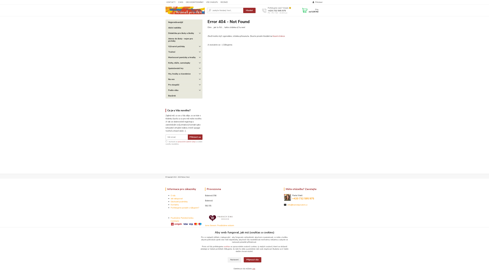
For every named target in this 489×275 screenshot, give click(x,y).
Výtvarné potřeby (176, 46)
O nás (173, 195)
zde (253, 268)
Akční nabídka (174, 27)
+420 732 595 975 (277, 10)
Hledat (249, 10)
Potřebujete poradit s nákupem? (185, 208)
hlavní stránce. (279, 36)
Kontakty (175, 204)
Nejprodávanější (175, 22)
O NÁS (180, 2)
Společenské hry (175, 68)
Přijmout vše (252, 259)
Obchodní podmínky (179, 201)
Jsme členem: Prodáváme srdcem (219, 225)
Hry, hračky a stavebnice (179, 74)
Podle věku (173, 90)
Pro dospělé (173, 85)
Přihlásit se (195, 137)
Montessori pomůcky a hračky (182, 57)
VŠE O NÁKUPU (212, 2)
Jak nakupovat (177, 198)
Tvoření (171, 52)
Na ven (171, 79)
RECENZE (224, 2)
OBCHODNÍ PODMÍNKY (194, 2)
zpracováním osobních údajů (186, 142)
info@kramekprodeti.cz (297, 205)
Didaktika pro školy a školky (181, 33)
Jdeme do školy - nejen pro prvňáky (180, 39)
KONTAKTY (171, 2)
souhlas (227, 246)
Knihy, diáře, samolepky (179, 63)
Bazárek (172, 95)
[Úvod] (185, 10)
